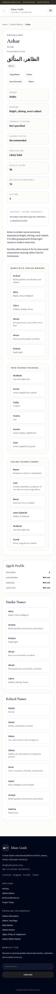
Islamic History (8, 929)
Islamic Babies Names (11, 939)
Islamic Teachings (10, 920)
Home (4, 24)
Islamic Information (10, 916)
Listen (29, 74)
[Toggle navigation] (50, 10)
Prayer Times (8, 902)
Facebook (6, 875)
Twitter (35, 875)
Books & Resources (10, 897)
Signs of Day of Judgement (14, 934)
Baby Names (7, 925)
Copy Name (14, 74)
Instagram (17, 875)
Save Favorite (15, 81)
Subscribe (28, 974)
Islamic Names (16, 24)
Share (31, 81)
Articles (5, 888)
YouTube (26, 875)
